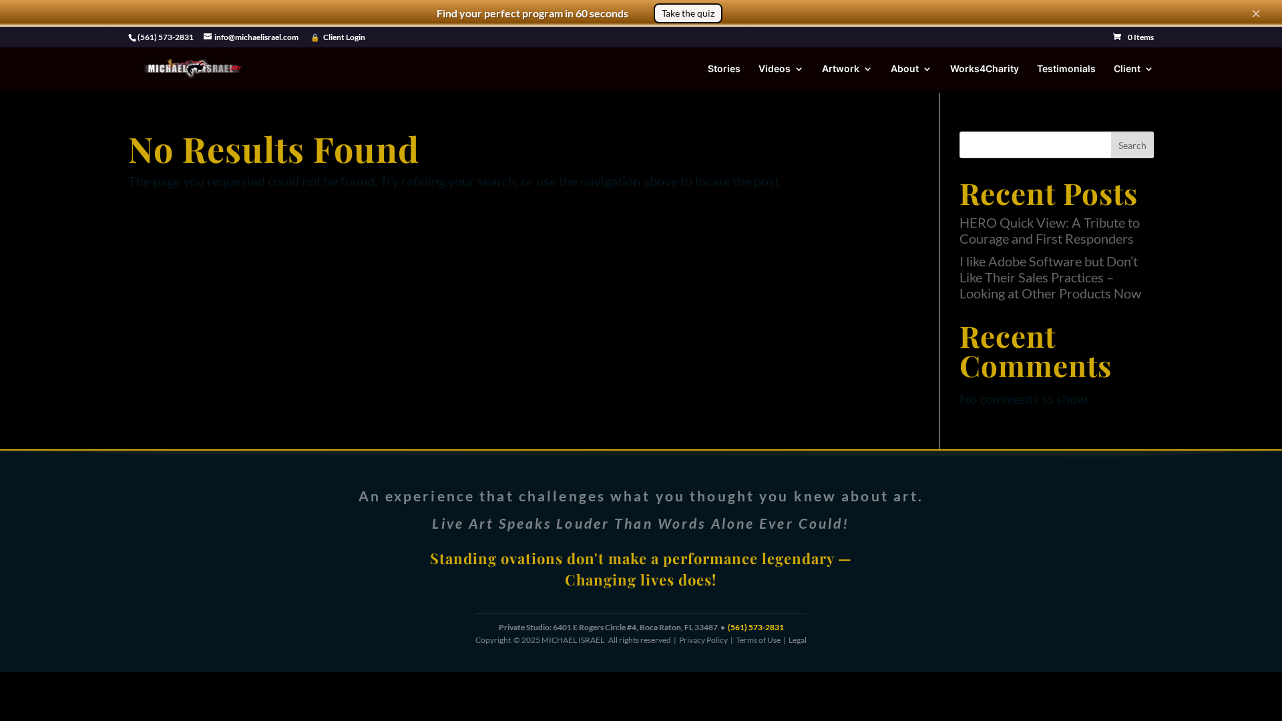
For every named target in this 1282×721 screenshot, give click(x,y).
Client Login (344, 37)
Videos (775, 69)
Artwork (840, 69)
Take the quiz (688, 13)
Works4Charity (984, 69)
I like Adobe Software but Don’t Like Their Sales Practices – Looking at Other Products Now (1050, 277)
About (905, 69)
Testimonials (1066, 69)
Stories (724, 69)
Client (1127, 69)
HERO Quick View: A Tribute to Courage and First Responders (1049, 230)
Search (1132, 145)
